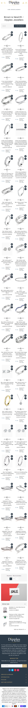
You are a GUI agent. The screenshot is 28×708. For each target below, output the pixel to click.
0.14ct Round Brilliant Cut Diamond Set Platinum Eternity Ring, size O (7, 83)
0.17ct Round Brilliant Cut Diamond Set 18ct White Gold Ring (7, 113)
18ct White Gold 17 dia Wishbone (21, 203)
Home (9, 9)
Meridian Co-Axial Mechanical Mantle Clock (17, 608)
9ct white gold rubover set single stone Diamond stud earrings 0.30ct (21, 443)
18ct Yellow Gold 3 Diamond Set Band (7, 412)
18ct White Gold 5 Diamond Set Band (7, 232)
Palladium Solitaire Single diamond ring (20, 532)
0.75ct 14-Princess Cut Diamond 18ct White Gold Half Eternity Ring (7, 175)
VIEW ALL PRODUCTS (19, 629)
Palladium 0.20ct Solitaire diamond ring (21, 502)
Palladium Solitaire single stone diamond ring (7, 563)
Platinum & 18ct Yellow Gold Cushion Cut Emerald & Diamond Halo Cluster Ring (16, 616)
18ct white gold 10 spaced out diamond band (7, 204)
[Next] (17, 579)
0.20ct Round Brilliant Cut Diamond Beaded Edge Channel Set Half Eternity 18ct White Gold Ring (7, 143)
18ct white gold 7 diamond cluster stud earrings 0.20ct (7, 261)
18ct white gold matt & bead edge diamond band (7, 292)
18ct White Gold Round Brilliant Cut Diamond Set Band (7, 323)
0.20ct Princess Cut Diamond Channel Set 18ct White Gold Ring (21, 113)
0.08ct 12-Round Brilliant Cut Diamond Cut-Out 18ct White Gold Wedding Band (7, 50)
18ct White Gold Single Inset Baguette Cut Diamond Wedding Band (21, 354)
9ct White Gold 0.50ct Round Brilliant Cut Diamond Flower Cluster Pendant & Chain (20, 413)
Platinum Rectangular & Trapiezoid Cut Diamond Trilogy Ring (17, 623)
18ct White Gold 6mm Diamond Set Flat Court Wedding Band (20, 233)
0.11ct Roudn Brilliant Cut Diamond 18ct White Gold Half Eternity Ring (20, 51)
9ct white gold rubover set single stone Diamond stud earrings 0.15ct (7, 443)
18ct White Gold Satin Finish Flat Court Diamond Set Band (7, 354)
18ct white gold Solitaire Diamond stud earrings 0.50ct (7, 384)
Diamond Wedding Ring (21, 472)
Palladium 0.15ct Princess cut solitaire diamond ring (7, 502)
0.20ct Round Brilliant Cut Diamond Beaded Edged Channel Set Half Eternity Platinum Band (20, 142)
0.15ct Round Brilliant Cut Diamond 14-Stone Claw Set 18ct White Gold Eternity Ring (21, 83)
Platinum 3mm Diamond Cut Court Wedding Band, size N (21, 562)
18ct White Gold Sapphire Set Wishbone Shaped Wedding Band (21, 323)
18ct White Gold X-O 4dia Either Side (20, 383)
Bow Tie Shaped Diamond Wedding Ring (7, 472)
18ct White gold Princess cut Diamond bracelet (21, 293)
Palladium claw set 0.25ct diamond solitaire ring (7, 533)
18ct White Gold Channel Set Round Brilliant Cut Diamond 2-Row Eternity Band (21, 262)
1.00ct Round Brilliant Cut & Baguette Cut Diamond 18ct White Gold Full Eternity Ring (21, 174)
